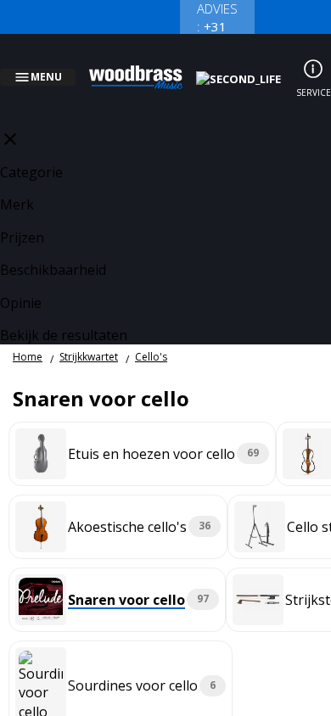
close (10, 119)
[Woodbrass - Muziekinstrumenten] (145, 67)
